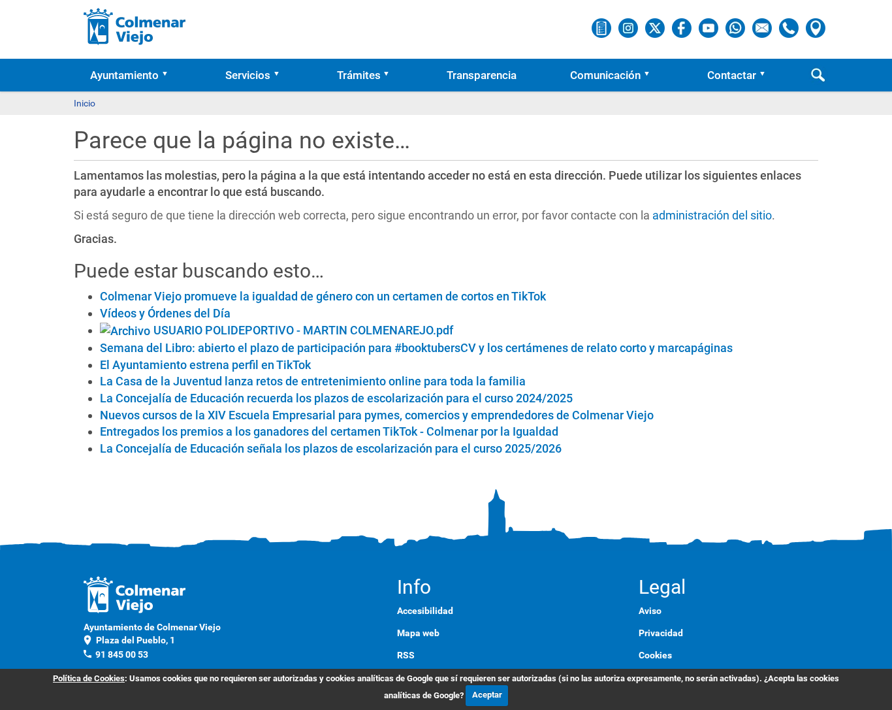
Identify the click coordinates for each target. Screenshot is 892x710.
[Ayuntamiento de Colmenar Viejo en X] (656, 27)
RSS (406, 655)
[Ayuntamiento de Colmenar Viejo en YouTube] (709, 27)
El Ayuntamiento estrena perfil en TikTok (205, 365)
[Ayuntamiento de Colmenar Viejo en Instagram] (629, 27)
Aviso (650, 610)
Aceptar (487, 695)
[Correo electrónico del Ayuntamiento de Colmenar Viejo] (763, 27)
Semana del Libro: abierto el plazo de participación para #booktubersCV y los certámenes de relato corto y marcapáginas (416, 348)
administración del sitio (712, 215)
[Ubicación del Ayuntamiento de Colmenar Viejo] (815, 27)
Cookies (655, 655)
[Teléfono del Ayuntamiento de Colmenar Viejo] (789, 27)
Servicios (247, 75)
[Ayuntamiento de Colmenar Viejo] (135, 26)
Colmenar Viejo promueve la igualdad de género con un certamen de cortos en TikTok (323, 296)
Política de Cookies (89, 678)
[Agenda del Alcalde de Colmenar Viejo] (602, 27)
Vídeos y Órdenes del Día (165, 313)
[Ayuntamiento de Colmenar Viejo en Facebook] (682, 27)
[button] (169, 75)
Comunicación (605, 75)
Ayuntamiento (124, 75)
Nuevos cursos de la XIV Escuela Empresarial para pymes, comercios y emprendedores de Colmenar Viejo (377, 415)
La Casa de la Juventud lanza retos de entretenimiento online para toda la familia (313, 381)
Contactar (731, 75)
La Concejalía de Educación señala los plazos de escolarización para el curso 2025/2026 (331, 448)
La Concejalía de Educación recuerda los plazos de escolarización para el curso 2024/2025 (336, 398)
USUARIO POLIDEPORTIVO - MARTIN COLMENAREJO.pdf (303, 330)
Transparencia (482, 75)
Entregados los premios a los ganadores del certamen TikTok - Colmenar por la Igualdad (329, 431)
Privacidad (661, 633)
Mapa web (418, 633)
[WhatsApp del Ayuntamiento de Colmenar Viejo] (736, 27)
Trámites (359, 75)
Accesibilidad (425, 610)
